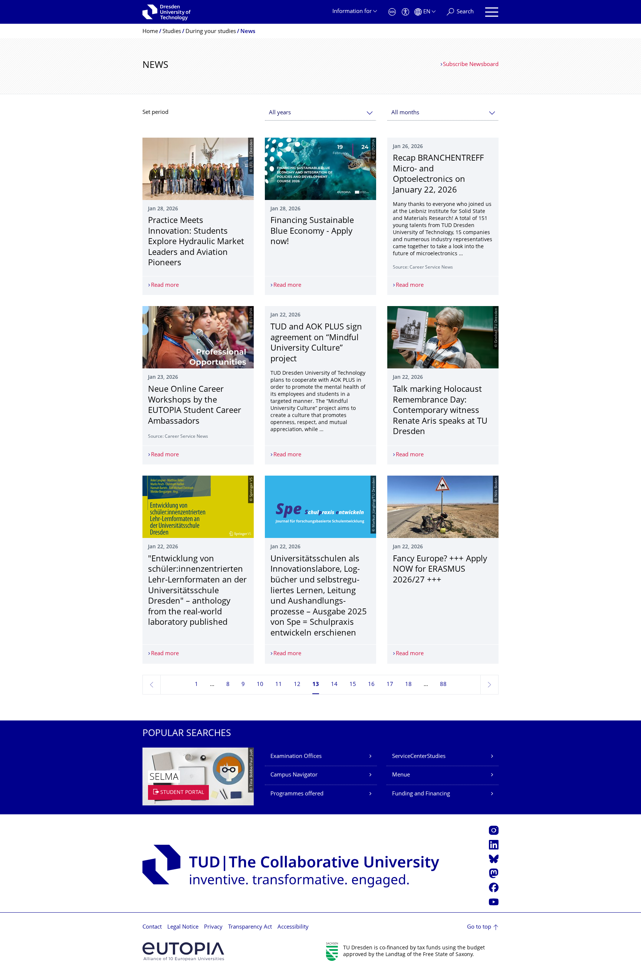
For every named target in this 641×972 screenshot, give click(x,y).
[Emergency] (392, 12)
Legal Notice (182, 927)
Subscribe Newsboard (471, 65)
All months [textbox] (405, 113)
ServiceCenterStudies (419, 756)
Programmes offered (296, 794)
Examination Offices (296, 756)
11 (278, 684)
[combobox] (320, 113)
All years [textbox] (280, 113)
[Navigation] (492, 12)
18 (408, 684)
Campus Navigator (294, 775)
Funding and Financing (421, 794)
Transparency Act (250, 927)
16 (371, 684)
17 (390, 684)
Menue (401, 775)
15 (352, 684)
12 (297, 684)
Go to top (479, 927)
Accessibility (293, 927)
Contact (152, 927)
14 (334, 684)
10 (260, 684)
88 (443, 684)
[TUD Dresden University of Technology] (166, 12)
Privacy (213, 927)
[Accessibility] (405, 12)
